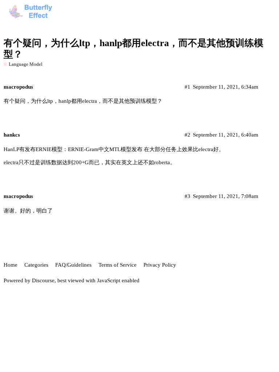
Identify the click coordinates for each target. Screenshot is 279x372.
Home (10, 265)
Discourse (43, 280)
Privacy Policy (159, 265)
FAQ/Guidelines (73, 265)
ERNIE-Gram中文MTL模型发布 (105, 149)
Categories (36, 265)
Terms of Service (117, 265)
